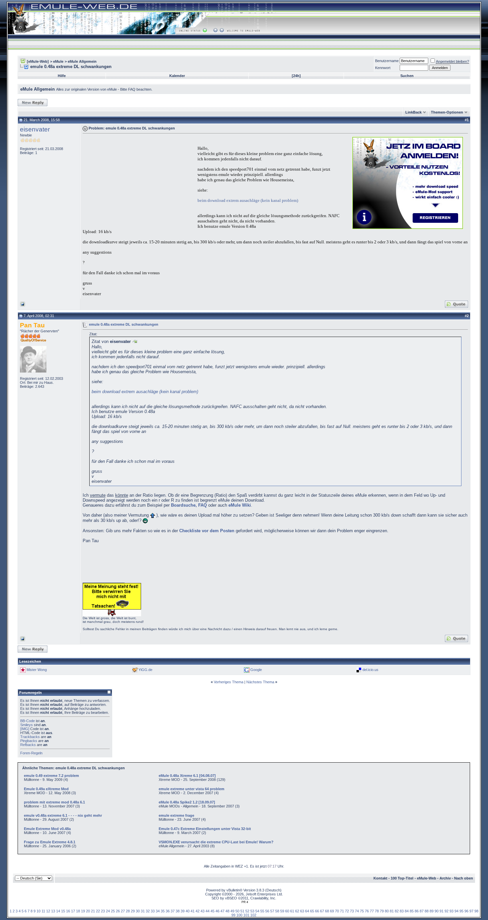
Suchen (407, 76)
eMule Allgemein (82, 61)
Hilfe (62, 76)
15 (63, 911)
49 (232, 911)
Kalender (177, 76)
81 (392, 911)
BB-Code (27, 721)
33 (153, 911)
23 (103, 911)
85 (412, 911)
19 (83, 911)
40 (188, 911)
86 (417, 911)
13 (53, 911)
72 (347, 911)
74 (357, 911)
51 (242, 911)
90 (437, 911)
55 (262, 911)
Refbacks (28, 745)
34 (158, 911)
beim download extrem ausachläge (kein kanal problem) (248, 200)
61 (292, 911)
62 (297, 911)
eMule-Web (426, 878)
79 (382, 911)
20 (88, 911)
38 (178, 911)
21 (93, 911)
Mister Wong (37, 670)
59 (282, 911)
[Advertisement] (138, 182)
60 (287, 911)
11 (43, 911)
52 (247, 911)
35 (163, 911)
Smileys (26, 725)
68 (327, 911)
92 (446, 911)
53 (252, 911)
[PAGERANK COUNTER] (245, 902)
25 (113, 911)
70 (337, 911)
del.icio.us (370, 670)
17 (73, 911)
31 (143, 911)
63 (302, 911)
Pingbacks (28, 741)
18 (78, 911)
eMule (58, 61)
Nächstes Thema (260, 682)
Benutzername (387, 61)
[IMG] (24, 729)
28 (128, 911)
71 (342, 911)
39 (183, 911)
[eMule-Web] (38, 61)
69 (332, 911)
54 (257, 911)
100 (239, 915)
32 (148, 911)
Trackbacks (30, 737)
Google (256, 670)
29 (133, 911)
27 (123, 911)
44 (207, 911)
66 (317, 911)
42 (198, 911)
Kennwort (382, 68)
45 (212, 911)
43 (202, 911)
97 (471, 911)
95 (461, 911)
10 (39, 911)
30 (138, 911)
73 (352, 911)
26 (118, 911)
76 (367, 911)
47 (222, 911)
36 (168, 911)
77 (372, 911)
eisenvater (35, 129)
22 (98, 911)
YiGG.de (145, 670)
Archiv (445, 878)
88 (427, 911)
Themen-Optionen (447, 112)
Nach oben (463, 878)
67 (322, 911)
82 (397, 911)
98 (476, 911)
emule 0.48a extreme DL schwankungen (123, 324)
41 (193, 911)
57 (272, 911)
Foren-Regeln (31, 753)
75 (362, 911)
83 (402, 911)
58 (277, 911)
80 (387, 911)
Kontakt (380, 878)
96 (466, 911)
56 (267, 911)
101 (246, 915)
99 (233, 915)
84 (407, 911)
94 (456, 911)
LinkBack (413, 112)
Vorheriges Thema (228, 682)
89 (432, 911)
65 (312, 911)
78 (377, 911)
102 (253, 915)
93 (451, 911)
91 (442, 911)
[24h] (296, 76)
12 (48, 911)
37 (173, 911)
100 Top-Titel (402, 878)
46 (217, 911)
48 (227, 911)
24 (108, 911)
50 (237, 911)
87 (422, 911)
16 (68, 911)
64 (307, 911)
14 (58, 911)
